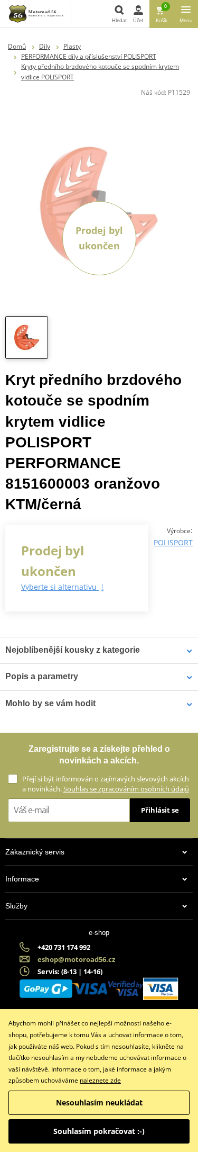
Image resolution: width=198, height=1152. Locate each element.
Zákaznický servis (34, 852)
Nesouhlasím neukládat (99, 1102)
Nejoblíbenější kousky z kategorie (72, 649)
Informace (22, 879)
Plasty (72, 46)
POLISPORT (173, 542)
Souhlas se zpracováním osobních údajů (126, 789)
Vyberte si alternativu (60, 587)
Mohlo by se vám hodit (50, 703)
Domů (17, 46)
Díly (44, 46)
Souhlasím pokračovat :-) (99, 1131)
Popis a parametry (41, 676)
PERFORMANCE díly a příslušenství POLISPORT (88, 56)
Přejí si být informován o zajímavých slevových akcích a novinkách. (105, 784)
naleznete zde (100, 1080)
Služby (16, 906)
